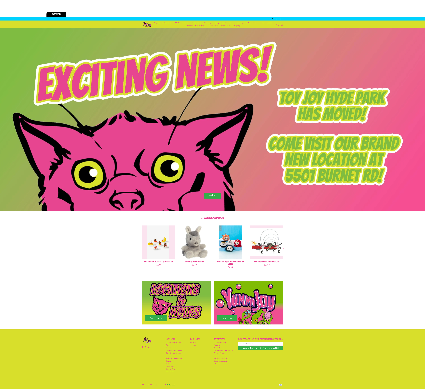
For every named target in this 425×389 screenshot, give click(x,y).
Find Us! (212, 195)
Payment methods (220, 356)
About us (217, 345)
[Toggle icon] (277, 24)
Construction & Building (174, 350)
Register (193, 342)
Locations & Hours (220, 342)
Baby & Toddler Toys (223, 23)
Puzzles (190, 26)
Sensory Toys (239, 23)
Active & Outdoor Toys (255, 23)
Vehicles (168, 348)
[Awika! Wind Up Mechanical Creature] (266, 242)
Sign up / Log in (277, 19)
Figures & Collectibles (173, 342)
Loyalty (237, 26)
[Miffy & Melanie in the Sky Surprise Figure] (158, 242)
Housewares (170, 372)
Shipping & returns (220, 358)
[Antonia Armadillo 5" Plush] (194, 242)
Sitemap (217, 364)
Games (168, 361)
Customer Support (220, 361)
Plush (177, 23)
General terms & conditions (223, 350)
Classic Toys (170, 366)
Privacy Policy (219, 353)
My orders (193, 345)
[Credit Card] (280, 385)
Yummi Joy (217, 348)
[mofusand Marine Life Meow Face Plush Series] (230, 242)
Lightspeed (171, 385)
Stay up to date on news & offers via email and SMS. (261, 348)
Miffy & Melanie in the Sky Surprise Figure (158, 262)
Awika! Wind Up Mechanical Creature (266, 262)
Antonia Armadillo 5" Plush (194, 262)
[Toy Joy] (147, 24)
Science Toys (213, 26)
